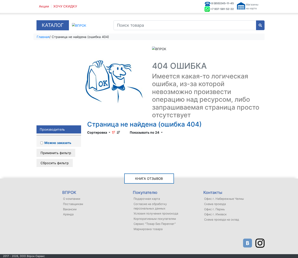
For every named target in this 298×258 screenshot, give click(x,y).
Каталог (53, 25)
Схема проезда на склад (221, 219)
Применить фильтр (56, 153)
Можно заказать (57, 143)
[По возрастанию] (113, 132)
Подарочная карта (147, 198)
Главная (43, 37)
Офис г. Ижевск (215, 214)
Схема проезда (215, 204)
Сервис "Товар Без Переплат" (155, 223)
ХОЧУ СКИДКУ (65, 6)
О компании (71, 198)
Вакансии (70, 209)
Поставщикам (73, 204)
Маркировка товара (148, 229)
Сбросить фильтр (55, 163)
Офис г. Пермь (214, 209)
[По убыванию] (118, 132)
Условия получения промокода (156, 213)
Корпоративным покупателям (155, 218)
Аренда (68, 214)
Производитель (52, 129)
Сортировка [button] (97, 132)
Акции (44, 6)
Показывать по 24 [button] (145, 132)
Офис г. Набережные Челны (224, 198)
